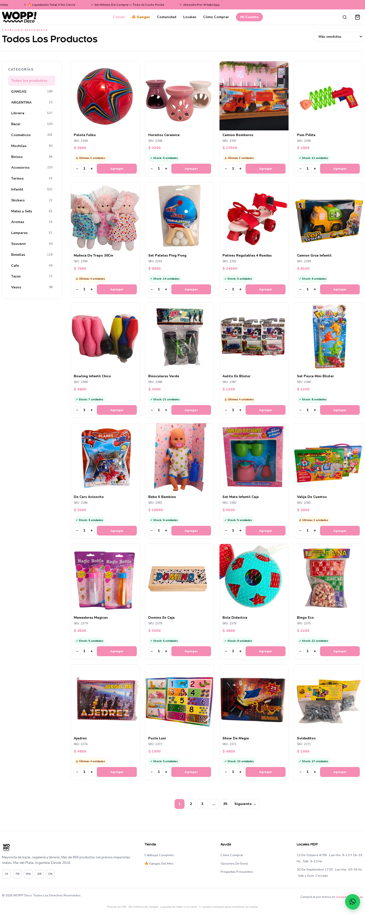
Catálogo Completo (159, 855)
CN (50, 874)
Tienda (119, 17)
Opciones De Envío (234, 863)
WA (28, 874)
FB (17, 874)
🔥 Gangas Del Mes (159, 863)
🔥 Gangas (141, 17)
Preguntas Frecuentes (236, 872)
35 (225, 803)
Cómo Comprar (216, 17)
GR (39, 874)
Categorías (21, 69)
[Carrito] (357, 17)
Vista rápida (107, 126)
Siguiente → (245, 803)
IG (6, 874)
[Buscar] (344, 17)
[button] (352, 901)
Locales (189, 17)
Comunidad (166, 17)
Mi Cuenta (249, 17)
